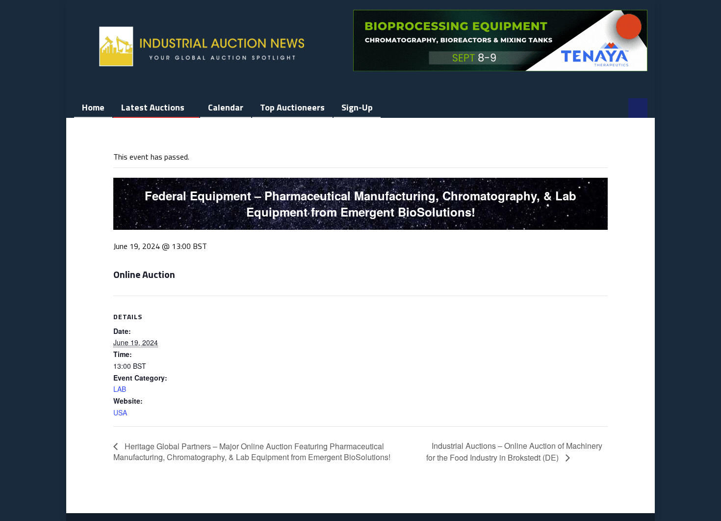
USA (120, 412)
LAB (119, 389)
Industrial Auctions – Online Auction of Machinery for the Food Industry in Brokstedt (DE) (514, 451)
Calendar (225, 107)
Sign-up (357, 107)
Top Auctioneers (292, 107)
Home (93, 107)
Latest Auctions (152, 107)
